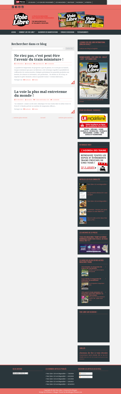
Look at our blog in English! (89, 48)
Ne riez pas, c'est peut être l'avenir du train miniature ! (38, 57)
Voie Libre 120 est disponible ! (97, 201)
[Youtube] (19, 7)
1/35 (90, 357)
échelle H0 (96, 355)
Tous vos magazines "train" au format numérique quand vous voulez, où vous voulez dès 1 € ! (94, 239)
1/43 (92, 357)
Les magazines (61, 2)
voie (47, 99)
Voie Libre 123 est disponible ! (56, 384)
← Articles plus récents (19, 117)
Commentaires (85, 377)
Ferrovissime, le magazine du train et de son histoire (91, 267)
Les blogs (31, 2)
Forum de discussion (67, 32)
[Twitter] (13, 7)
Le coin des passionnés (45, 2)
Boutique (71, 2)
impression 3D (39, 63)
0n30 (90, 355)
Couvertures (84, 355)
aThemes (49, 392)
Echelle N (96, 357)
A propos (88, 2)
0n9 (88, 357)
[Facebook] (16, 7)
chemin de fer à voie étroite (94, 353)
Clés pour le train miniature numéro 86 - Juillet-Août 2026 (97, 298)
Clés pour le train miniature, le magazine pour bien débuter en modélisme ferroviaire (92, 293)
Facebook (79, 2)
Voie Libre (59, 390)
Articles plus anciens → (66, 117)
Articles (83, 373)
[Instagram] (23, 7)
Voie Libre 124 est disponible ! (56, 379)
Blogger (74, 390)
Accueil (13, 32)
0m (104, 355)
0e (101, 355)
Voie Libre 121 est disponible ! (97, 184)
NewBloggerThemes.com (74, 392)
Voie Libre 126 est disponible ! (56, 373)
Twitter (35, 80)
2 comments (55, 99)
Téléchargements (82, 32)
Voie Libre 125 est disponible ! (56, 376)
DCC (106, 355)
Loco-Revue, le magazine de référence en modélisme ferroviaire (91, 280)
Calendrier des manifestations (48, 32)
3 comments (50, 63)
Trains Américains (40, 99)
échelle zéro (83, 357)
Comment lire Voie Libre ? (27, 32)
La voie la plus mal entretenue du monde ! (40, 94)
